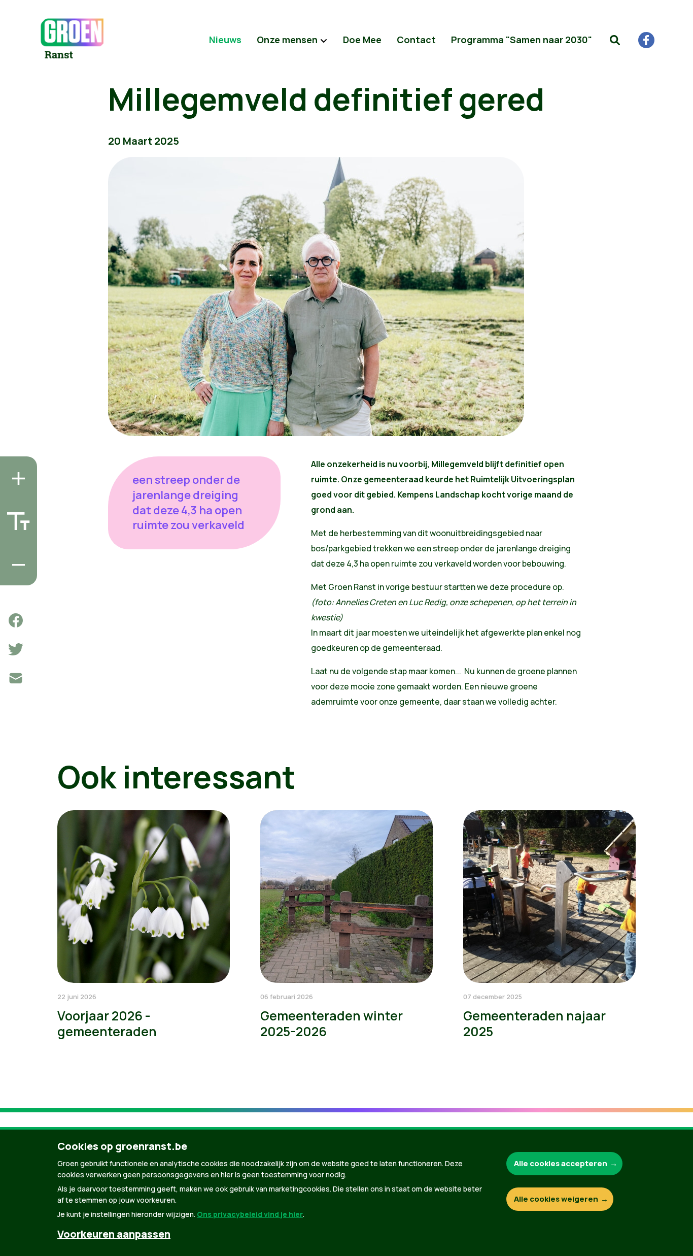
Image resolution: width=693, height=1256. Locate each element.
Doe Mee (362, 40)
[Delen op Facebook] (15, 620)
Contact (416, 40)
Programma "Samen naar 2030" (521, 40)
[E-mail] (15, 678)
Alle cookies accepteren (560, 1163)
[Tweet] (15, 649)
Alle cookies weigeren (556, 1199)
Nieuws (225, 40)
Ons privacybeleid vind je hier (250, 1214)
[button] (615, 40)
